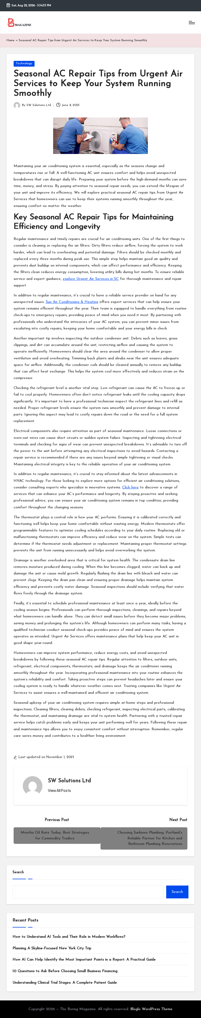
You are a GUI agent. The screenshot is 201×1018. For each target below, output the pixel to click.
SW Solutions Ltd (69, 781)
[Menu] (191, 22)
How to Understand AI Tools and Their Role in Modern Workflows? (69, 937)
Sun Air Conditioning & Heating (72, 302)
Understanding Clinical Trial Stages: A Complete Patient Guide (65, 983)
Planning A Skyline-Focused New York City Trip (52, 948)
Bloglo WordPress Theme (151, 1009)
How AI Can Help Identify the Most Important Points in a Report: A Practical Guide (84, 960)
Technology (24, 63)
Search (18, 872)
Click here (130, 487)
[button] (59, 790)
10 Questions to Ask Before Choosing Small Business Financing (65, 971)
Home (11, 40)
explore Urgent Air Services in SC (91, 279)
